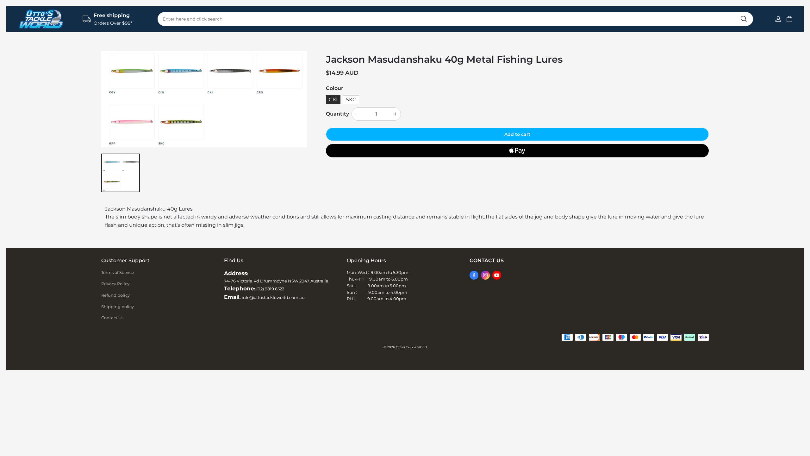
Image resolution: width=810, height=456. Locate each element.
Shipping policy (117, 306)
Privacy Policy (115, 283)
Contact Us (112, 317)
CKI (333, 100)
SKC (351, 100)
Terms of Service (117, 272)
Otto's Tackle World (411, 347)
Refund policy (115, 295)
